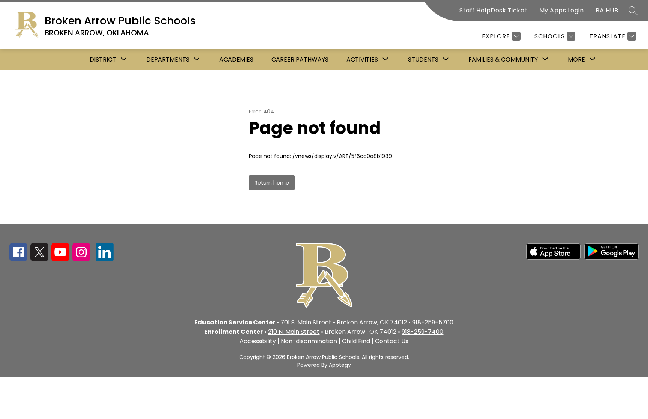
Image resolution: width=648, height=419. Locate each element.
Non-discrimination (309, 341)
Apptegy (340, 365)
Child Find (356, 341)
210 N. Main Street (294, 331)
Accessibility (258, 341)
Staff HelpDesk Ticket (493, 10)
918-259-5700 (432, 322)
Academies (236, 59)
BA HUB (607, 10)
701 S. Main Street (306, 322)
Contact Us (391, 341)
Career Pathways (300, 59)
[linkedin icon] (105, 259)
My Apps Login (561, 10)
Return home (272, 182)
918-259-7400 (422, 331)
